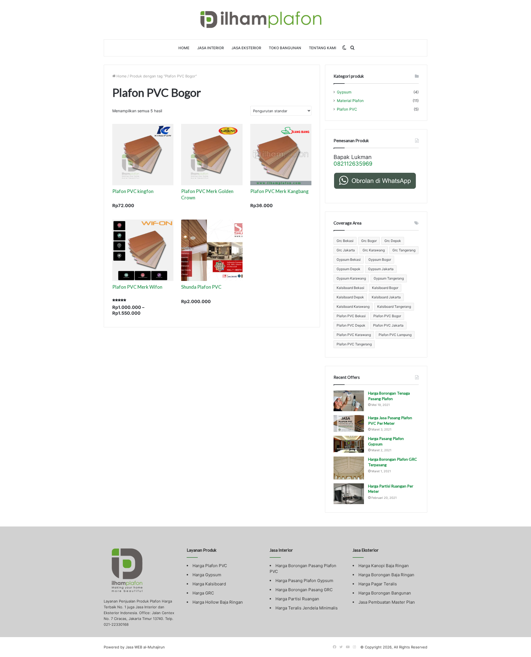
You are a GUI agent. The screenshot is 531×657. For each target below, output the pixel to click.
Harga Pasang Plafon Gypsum (304, 580)
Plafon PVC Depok (351, 325)
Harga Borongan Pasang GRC (304, 589)
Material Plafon (350, 100)
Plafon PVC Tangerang (354, 344)
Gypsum (344, 92)
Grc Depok (392, 241)
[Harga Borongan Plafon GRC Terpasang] (349, 468)
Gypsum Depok (348, 269)
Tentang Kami (322, 48)
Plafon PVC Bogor (387, 316)
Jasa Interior (210, 48)
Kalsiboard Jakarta (386, 297)
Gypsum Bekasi (349, 259)
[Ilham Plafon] (265, 19)
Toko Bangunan (285, 48)
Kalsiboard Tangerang (394, 306)
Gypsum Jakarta (381, 269)
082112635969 (353, 163)
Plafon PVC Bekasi (351, 316)
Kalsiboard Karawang (353, 306)
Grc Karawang (374, 250)
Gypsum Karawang (351, 278)
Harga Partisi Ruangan (297, 598)
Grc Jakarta (346, 250)
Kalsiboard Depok (350, 297)
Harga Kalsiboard (209, 583)
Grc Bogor (369, 241)
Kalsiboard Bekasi (350, 288)
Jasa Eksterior (246, 48)
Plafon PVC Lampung (395, 335)
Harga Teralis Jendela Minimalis (306, 608)
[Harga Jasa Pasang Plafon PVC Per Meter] (349, 423)
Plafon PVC (347, 109)
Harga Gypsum (206, 574)
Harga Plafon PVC (209, 565)
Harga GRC (203, 593)
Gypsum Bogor (379, 259)
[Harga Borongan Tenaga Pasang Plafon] (349, 400)
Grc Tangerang (403, 250)
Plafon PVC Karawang (354, 335)
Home (183, 48)
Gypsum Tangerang (389, 278)
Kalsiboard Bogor (385, 288)
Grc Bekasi (345, 241)
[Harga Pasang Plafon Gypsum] (349, 444)
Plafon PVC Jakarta (388, 325)
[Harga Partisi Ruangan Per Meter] (349, 493)
